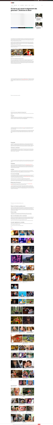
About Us (11, 0)
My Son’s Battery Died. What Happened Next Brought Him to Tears (38, 28)
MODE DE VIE (26, 5)
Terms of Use (16, 0)
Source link (12, 228)
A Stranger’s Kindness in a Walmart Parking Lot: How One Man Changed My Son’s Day (38, 19)
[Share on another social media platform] (33, 27)
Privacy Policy (13, 0)
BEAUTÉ (29, 5)
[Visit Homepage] (12, 2)
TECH (18, 5)
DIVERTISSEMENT (22, 5)
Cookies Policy (18, 0)
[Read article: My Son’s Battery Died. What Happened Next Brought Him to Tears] (38, 24)
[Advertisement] (32, 2)
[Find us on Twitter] (41, 0)
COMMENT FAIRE (15, 5)
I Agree (39, 424)
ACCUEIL (12, 5)
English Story (32, 5)
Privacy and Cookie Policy (35, 424)
